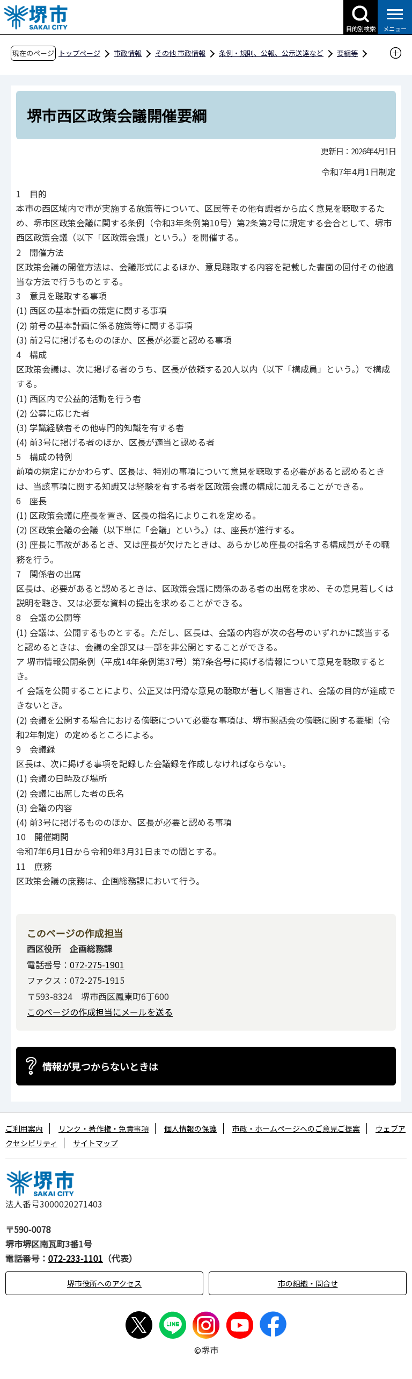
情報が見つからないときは (100, 1066)
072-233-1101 (75, 1258)
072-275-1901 (97, 964)
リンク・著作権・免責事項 (103, 1128)
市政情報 (128, 53)
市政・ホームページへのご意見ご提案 (296, 1128)
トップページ (79, 53)
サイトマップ (95, 1143)
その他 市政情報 (180, 53)
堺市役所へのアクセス (104, 1283)
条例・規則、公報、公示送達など (271, 53)
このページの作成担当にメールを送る (100, 1011)
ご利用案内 (24, 1128)
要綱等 (347, 53)
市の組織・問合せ (308, 1283)
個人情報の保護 (190, 1128)
